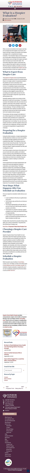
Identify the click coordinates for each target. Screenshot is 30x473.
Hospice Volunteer (9, 435)
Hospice (6, 377)
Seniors (6, 380)
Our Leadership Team (9, 419)
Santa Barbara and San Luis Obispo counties (14, 265)
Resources (7, 437)
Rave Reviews (8, 422)
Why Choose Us (8, 417)
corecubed (19, 470)
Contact (6, 452)
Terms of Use (8, 454)
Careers (6, 441)
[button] (15, 9)
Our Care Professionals (10, 420)
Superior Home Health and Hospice (14, 468)
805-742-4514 (18, 6)
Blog (6, 439)
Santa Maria (21, 262)
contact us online (8, 327)
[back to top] (28, 471)
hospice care (21, 67)
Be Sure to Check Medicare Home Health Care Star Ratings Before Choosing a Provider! (15, 346)
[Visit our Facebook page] (8, 6)
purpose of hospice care (10, 77)
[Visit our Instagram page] (12, 6)
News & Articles (7, 20)
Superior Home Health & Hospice (10, 315)
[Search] (23, 370)
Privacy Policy (8, 456)
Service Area (7, 424)
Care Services (8, 442)
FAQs (6, 434)
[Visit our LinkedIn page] (10, 6)
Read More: (15, 226)
